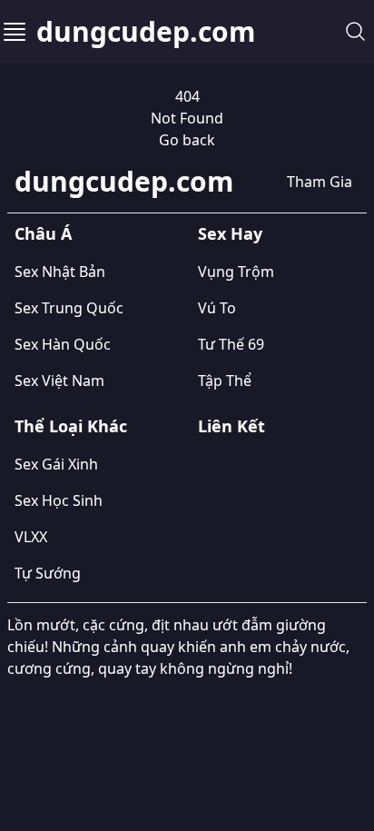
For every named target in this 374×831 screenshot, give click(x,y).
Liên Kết (231, 426)
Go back (187, 140)
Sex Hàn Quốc (63, 344)
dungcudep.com (145, 31)
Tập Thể (224, 381)
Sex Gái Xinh (56, 464)
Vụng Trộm (236, 272)
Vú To (217, 308)
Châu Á (43, 233)
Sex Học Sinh (59, 500)
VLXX (31, 537)
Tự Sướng (48, 573)
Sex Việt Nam (59, 381)
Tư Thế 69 (231, 344)
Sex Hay (230, 233)
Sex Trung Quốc (69, 308)
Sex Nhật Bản (60, 272)
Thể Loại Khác (71, 426)
